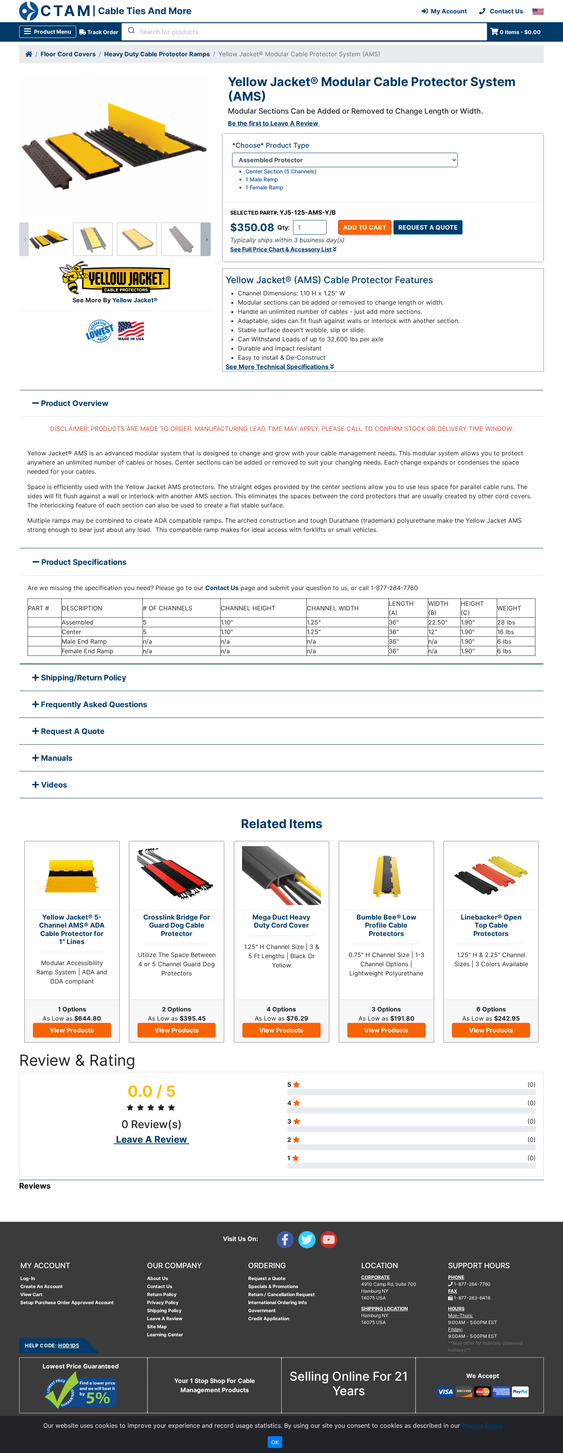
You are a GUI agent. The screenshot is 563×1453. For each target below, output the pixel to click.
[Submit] (131, 30)
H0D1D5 (68, 1345)
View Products (72, 1030)
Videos (53, 784)
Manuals (55, 758)
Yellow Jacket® (135, 300)
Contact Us (222, 588)
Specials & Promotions (273, 1286)
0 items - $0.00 (520, 32)
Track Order (102, 32)
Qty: (283, 227)
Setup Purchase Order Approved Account (67, 1302)
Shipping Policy (164, 1310)
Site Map (157, 1326)
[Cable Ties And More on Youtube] (330, 1241)
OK (275, 1442)
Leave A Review (164, 1318)
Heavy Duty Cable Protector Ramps (157, 54)
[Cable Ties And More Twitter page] (309, 1241)
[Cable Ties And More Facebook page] (287, 1241)
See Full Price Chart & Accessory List (281, 249)
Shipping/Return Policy (82, 677)
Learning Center (165, 1334)
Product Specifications (82, 562)
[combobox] (304, 32)
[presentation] (24, 239)
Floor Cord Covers (68, 54)
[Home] (28, 54)
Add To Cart (364, 227)
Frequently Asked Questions (93, 704)
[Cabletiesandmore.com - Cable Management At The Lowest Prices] (28, 11)
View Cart (31, 1294)
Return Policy (162, 1294)
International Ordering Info (277, 1302)
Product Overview (73, 403)
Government (262, 1310)
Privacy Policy (162, 1302)
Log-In (27, 1278)
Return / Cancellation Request (281, 1294)
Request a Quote (428, 227)
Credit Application (268, 1318)
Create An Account (41, 1286)
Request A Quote (72, 731)
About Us (157, 1278)
